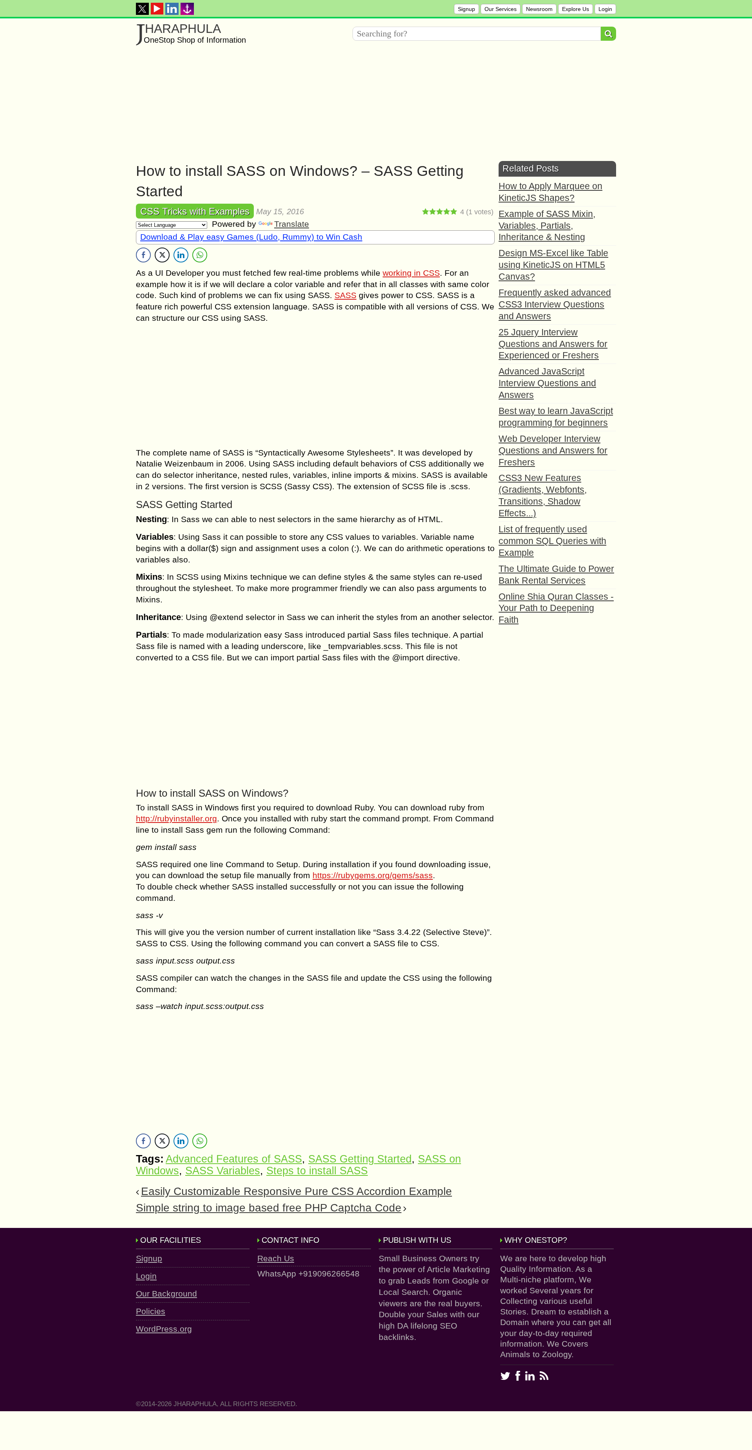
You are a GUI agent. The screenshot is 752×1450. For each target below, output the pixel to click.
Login (605, 9)
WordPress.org (164, 1328)
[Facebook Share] (143, 255)
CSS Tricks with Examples (194, 211)
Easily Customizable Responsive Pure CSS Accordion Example (296, 1191)
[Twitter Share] (162, 255)
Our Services (500, 9)
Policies (150, 1311)
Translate (291, 223)
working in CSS (411, 272)
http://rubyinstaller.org (176, 818)
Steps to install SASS (317, 1171)
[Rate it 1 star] (425, 212)
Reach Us (275, 1258)
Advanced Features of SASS (234, 1159)
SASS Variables (222, 1171)
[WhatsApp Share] (199, 255)
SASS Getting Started (360, 1159)
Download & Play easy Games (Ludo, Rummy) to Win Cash (251, 236)
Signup (466, 9)
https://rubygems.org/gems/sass (373, 875)
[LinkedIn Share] (181, 255)
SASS (345, 295)
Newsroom (539, 9)
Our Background (166, 1293)
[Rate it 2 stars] (432, 212)
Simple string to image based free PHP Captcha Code (268, 1208)
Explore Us (575, 9)
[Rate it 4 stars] (446, 212)
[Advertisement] (371, 106)
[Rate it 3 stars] (439, 212)
